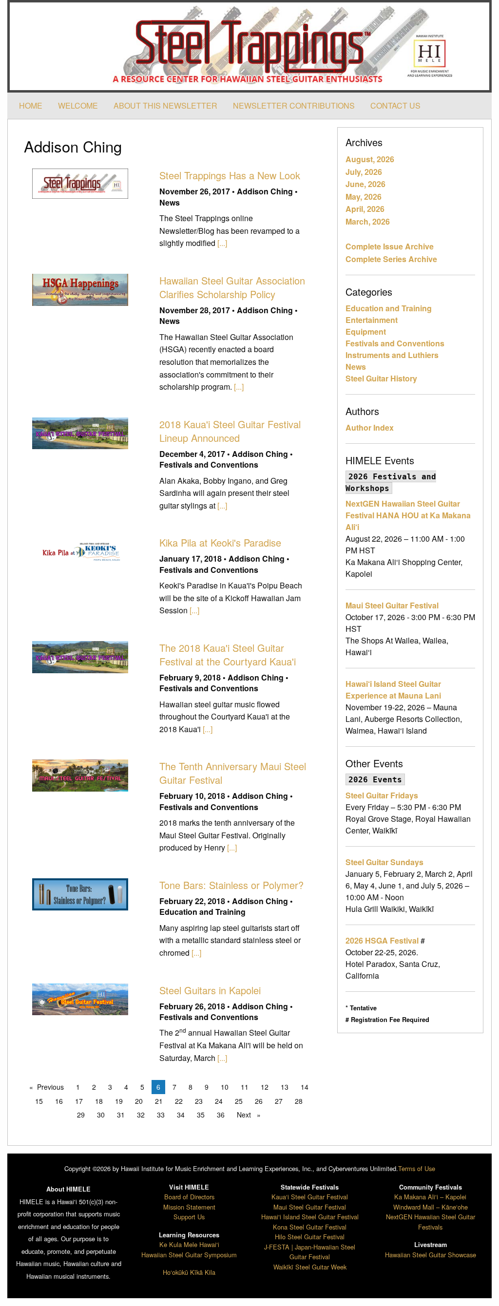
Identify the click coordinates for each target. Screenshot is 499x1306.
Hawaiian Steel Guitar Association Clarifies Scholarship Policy (232, 287)
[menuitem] (30, 105)
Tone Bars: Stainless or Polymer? (231, 885)
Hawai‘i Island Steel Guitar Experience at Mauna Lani (393, 689)
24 (219, 1101)
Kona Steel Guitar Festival (309, 1226)
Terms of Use (416, 1168)
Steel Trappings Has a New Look (229, 175)
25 (239, 1101)
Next (251, 1114)
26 (259, 1101)
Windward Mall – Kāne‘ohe (430, 1206)
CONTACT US (395, 105)
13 (284, 1087)
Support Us (189, 1216)
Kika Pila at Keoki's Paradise (220, 542)
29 (81, 1114)
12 (265, 1087)
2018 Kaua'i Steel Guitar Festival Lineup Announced (230, 431)
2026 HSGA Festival (382, 940)
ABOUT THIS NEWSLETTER (165, 105)
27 (279, 1101)
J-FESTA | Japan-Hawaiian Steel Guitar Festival (309, 1251)
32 (141, 1114)
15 (39, 1101)
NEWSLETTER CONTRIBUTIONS (294, 105)
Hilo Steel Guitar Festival (310, 1236)
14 (304, 1087)
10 (225, 1087)
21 (159, 1101)
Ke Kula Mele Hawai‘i (189, 1244)
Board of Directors (189, 1196)
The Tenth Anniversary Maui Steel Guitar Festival (232, 773)
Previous (53, 1087)
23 (199, 1101)
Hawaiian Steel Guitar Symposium (189, 1254)
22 (179, 1101)
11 (245, 1087)
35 (201, 1114)
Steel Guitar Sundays (384, 862)
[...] (222, 242)
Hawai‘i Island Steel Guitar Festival (310, 1216)
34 (181, 1114)
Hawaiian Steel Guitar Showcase (430, 1254)
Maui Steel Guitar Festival (392, 605)
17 (79, 1101)
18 (99, 1101)
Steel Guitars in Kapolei (210, 990)
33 (161, 1114)
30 (101, 1114)
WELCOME (78, 105)
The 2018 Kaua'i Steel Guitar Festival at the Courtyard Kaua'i (227, 654)
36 (221, 1114)
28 (299, 1101)
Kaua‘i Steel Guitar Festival (309, 1196)
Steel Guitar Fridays (381, 795)
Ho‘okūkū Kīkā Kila (189, 1272)
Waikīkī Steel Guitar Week (309, 1266)
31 (121, 1114)
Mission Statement (189, 1206)
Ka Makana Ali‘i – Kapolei (430, 1196)
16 (59, 1101)
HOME (30, 105)
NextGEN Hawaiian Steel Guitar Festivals (430, 1221)
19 (119, 1101)
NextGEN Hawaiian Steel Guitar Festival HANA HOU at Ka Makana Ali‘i (408, 515)
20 (139, 1101)
